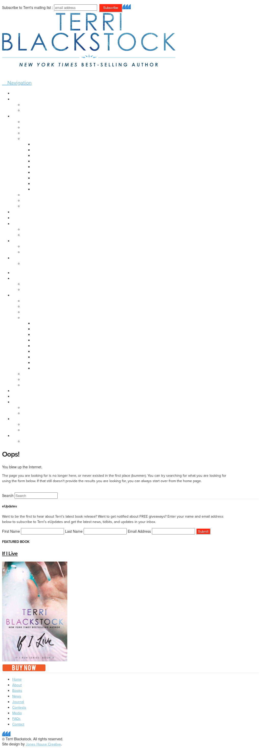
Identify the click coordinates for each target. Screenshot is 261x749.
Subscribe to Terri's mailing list (26, 7)
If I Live (10, 553)
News (16, 696)
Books (17, 690)
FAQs (16, 718)
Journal (18, 702)
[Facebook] (123, 6)
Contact (18, 724)
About (17, 685)
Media (17, 713)
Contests (19, 707)
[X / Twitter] (126, 6)
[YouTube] (129, 6)
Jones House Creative (43, 744)
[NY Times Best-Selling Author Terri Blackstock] (89, 62)
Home (17, 679)
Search (8, 495)
